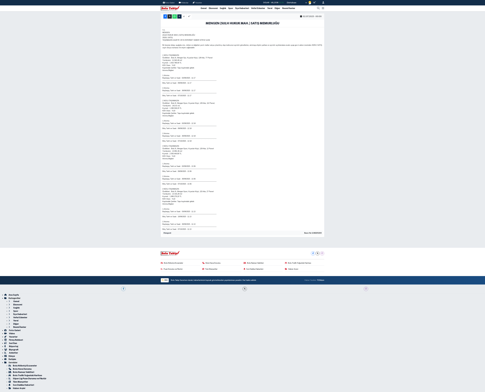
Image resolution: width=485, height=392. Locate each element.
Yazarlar (198, 3)
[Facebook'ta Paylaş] (165, 16)
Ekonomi (213, 8)
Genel (204, 8)
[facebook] (123, 289)
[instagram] (366, 289)
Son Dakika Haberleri (254, 269)
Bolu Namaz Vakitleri (255, 263)
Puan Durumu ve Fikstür (173, 269)
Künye (12, 356)
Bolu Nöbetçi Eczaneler (173, 263)
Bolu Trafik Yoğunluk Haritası (299, 263)
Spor (230, 8)
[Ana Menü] (323, 8)
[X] (318, 253)
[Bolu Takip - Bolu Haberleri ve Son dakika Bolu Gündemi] (170, 8)
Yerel (269, 8)
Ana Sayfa (14, 295)
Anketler (13, 353)
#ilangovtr (167, 233)
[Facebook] (313, 253)
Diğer (277, 8)
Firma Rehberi (16, 340)
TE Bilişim (320, 280)
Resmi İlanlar (288, 8)
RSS (166, 280)
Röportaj (13, 346)
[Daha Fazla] (179, 16)
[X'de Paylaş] (169, 16)
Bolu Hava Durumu (213, 263)
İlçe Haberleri (242, 8)
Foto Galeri (170, 3)
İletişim (12, 359)
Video (12, 333)
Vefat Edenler (258, 8)
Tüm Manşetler (211, 269)
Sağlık (223, 8)
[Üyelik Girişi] (322, 2)
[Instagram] (322, 253)
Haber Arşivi (293, 269)
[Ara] (318, 8)
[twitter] (245, 289)
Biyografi (13, 350)
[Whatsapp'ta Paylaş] (174, 16)
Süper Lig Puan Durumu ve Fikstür (29, 378)
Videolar (184, 3)
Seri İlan (13, 343)
